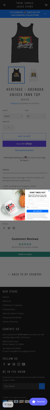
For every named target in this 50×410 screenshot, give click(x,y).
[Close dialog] (48, 190)
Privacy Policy (46, 217)
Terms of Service (30, 218)
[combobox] (29, 207)
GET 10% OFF (37, 211)
